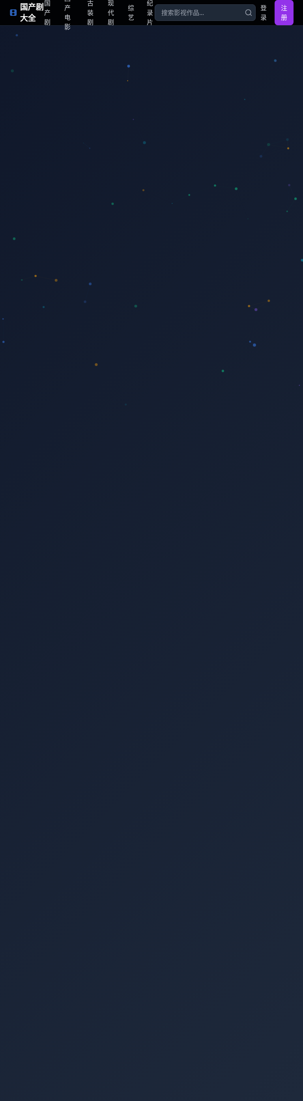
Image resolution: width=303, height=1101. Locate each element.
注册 (284, 13)
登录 (263, 13)
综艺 (131, 13)
